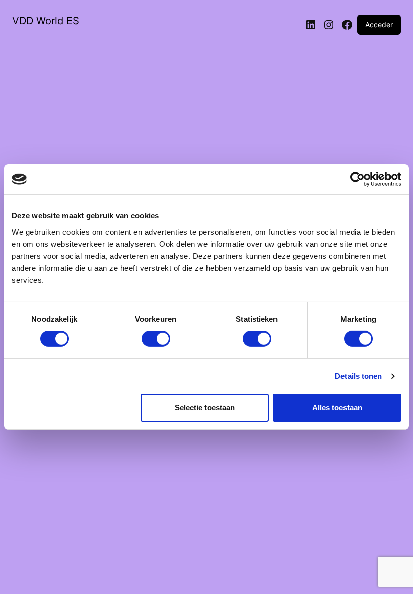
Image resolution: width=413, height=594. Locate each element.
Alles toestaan (337, 407)
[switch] (156, 339)
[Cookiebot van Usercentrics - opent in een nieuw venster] (357, 179)
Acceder (379, 24)
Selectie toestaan (205, 407)
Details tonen (358, 376)
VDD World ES (45, 21)
